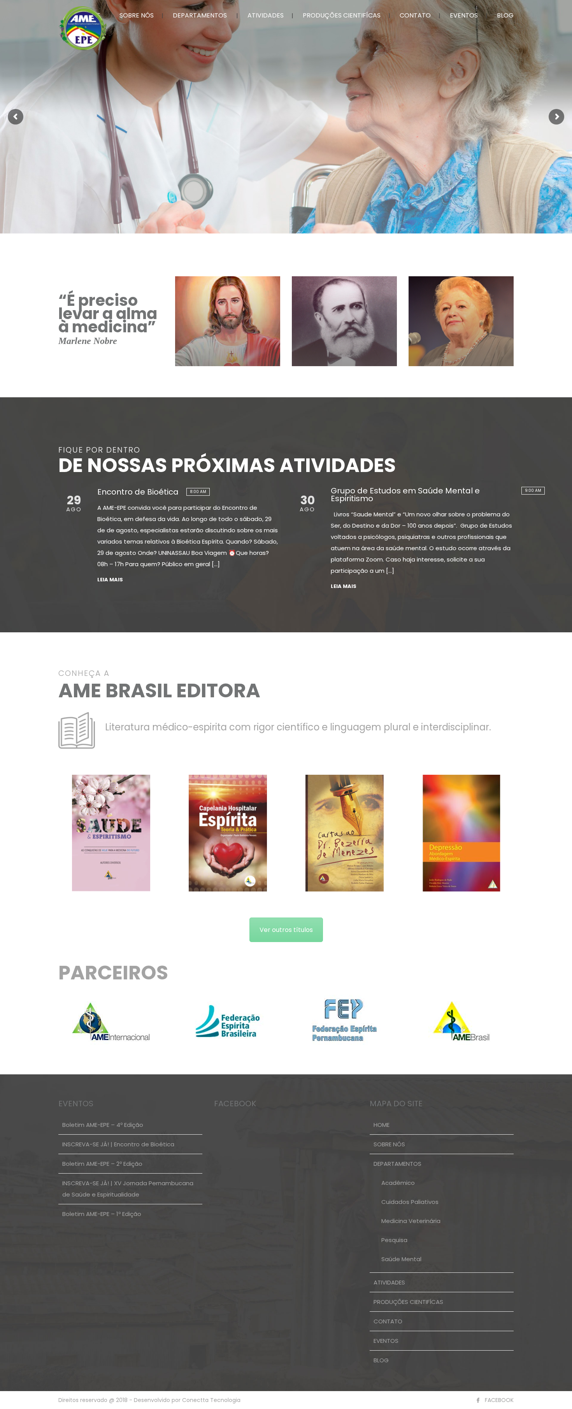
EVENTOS (464, 15)
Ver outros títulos (286, 929)
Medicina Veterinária (410, 1221)
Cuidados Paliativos (410, 1202)
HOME (382, 1125)
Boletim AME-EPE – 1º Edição (101, 1214)
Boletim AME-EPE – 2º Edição (102, 1164)
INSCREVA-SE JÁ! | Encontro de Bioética (118, 1144)
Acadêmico (398, 1183)
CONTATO (415, 15)
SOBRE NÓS (136, 15)
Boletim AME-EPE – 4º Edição (102, 1125)
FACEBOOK (499, 1400)
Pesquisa (394, 1240)
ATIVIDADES (265, 15)
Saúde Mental (401, 1259)
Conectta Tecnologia (210, 1400)
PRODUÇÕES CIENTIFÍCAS (342, 15)
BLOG (505, 15)
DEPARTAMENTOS (200, 15)
